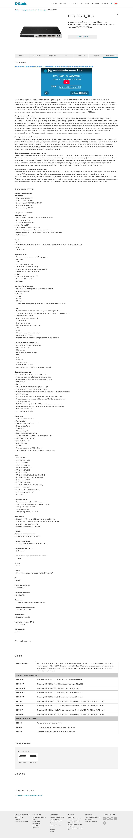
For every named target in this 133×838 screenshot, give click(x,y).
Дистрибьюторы (89, 819)
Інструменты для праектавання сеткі (29, 795)
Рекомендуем (82, 37)
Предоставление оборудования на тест (56, 820)
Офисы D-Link (36, 821)
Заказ (66, 56)
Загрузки (96, 56)
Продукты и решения (29, 10)
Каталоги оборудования (21, 821)
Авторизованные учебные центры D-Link (75, 825)
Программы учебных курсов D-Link (73, 821)
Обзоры (52, 831)
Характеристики (37, 56)
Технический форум (55, 825)
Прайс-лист (35, 827)
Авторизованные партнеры (92, 817)
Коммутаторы (42, 10)
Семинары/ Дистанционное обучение (75, 818)
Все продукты (19, 817)
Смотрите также (111, 56)
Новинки (17, 819)
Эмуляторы (53, 829)
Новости (34, 819)
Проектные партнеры (91, 821)
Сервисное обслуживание (57, 817)
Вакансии (35, 825)
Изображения (81, 56)
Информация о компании (39, 817)
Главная (17, 10)
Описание (22, 56)
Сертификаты (52, 56)
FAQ (51, 827)
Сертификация (36, 823)
